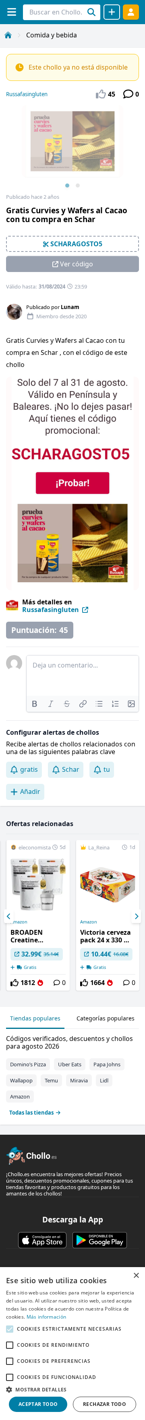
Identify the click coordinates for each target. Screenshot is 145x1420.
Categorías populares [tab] (106, 1018)
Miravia (79, 1080)
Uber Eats (69, 1064)
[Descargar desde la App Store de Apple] (42, 1240)
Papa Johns (106, 1064)
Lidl (104, 1080)
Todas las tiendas (31, 1112)
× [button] (136, 1276)
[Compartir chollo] (112, 12)
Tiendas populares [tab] (35, 1018)
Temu (51, 1080)
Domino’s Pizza (28, 1064)
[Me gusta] (14, 983)
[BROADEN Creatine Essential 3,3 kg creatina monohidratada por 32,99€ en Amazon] (38, 915)
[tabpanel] (72, 1074)
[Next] (136, 916)
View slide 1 (67, 185)
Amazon (18, 922)
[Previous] (9, 916)
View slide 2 (78, 185)
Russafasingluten (27, 94)
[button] (72, 1389)
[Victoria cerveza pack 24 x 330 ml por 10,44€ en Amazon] (107, 915)
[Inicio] (8, 35)
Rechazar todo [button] (104, 1404)
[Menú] (11, 12)
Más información (46, 1316)
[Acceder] (131, 11)
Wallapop (21, 1080)
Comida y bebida (51, 35)
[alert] (72, 1343)
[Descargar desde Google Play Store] (99, 1240)
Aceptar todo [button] (38, 1404)
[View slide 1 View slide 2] (72, 149)
